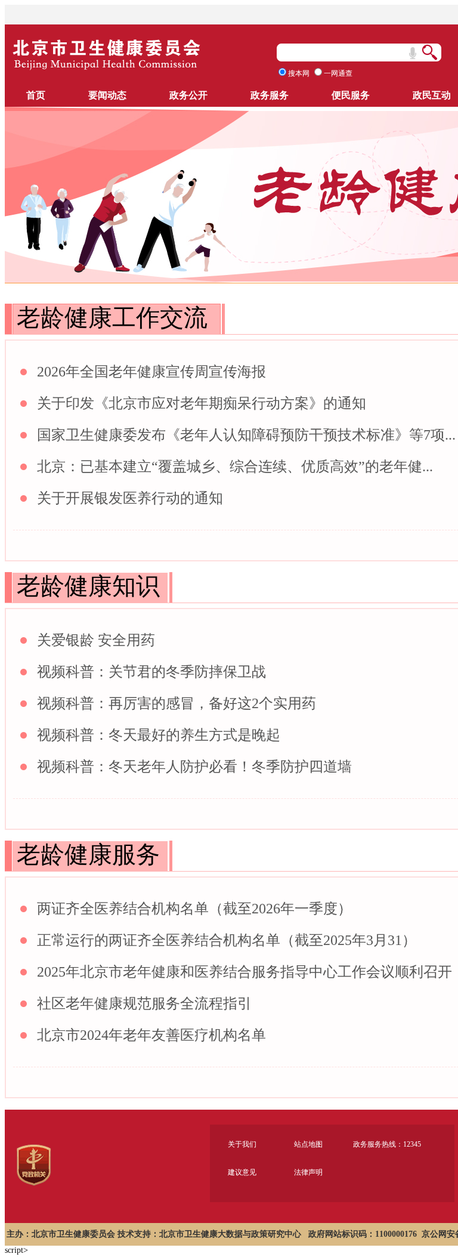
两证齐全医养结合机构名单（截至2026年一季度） (194, 908)
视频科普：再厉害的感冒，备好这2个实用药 (176, 703)
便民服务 (351, 95)
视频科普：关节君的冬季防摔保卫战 (151, 672)
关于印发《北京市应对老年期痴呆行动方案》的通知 (201, 403)
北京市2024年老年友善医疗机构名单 (151, 1035)
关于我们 (242, 1144)
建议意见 (242, 1172)
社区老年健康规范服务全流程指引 (144, 1003)
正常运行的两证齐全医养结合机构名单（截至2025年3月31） (226, 940)
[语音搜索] (412, 53)
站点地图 (308, 1144)
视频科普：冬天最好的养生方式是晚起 (158, 735)
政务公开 (188, 95)
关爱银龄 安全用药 (96, 640)
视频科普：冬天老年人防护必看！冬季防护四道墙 (194, 766)
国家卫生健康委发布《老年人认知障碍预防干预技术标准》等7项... (246, 435)
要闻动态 (107, 95)
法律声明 (308, 1172)
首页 (35, 95)
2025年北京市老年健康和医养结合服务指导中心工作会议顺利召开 (244, 972)
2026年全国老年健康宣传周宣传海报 (151, 371)
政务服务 (269, 95)
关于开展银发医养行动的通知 (130, 498)
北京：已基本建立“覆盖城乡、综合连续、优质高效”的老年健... (235, 466)
